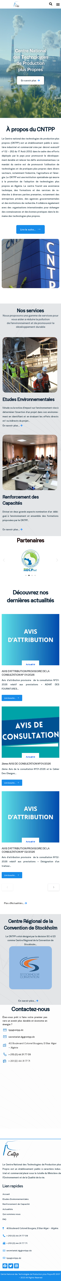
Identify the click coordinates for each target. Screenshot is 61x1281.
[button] (58, 4)
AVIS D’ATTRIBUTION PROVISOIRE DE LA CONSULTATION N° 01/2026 (25, 672)
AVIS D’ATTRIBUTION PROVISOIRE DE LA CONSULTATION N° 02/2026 (25, 850)
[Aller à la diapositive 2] (28, 575)
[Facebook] (5, 1265)
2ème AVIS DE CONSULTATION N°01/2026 (26, 763)
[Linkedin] (16, 1265)
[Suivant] (53, 887)
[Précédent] (7, 887)
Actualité (30, 664)
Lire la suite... (10, 698)
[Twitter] (10, 1265)
